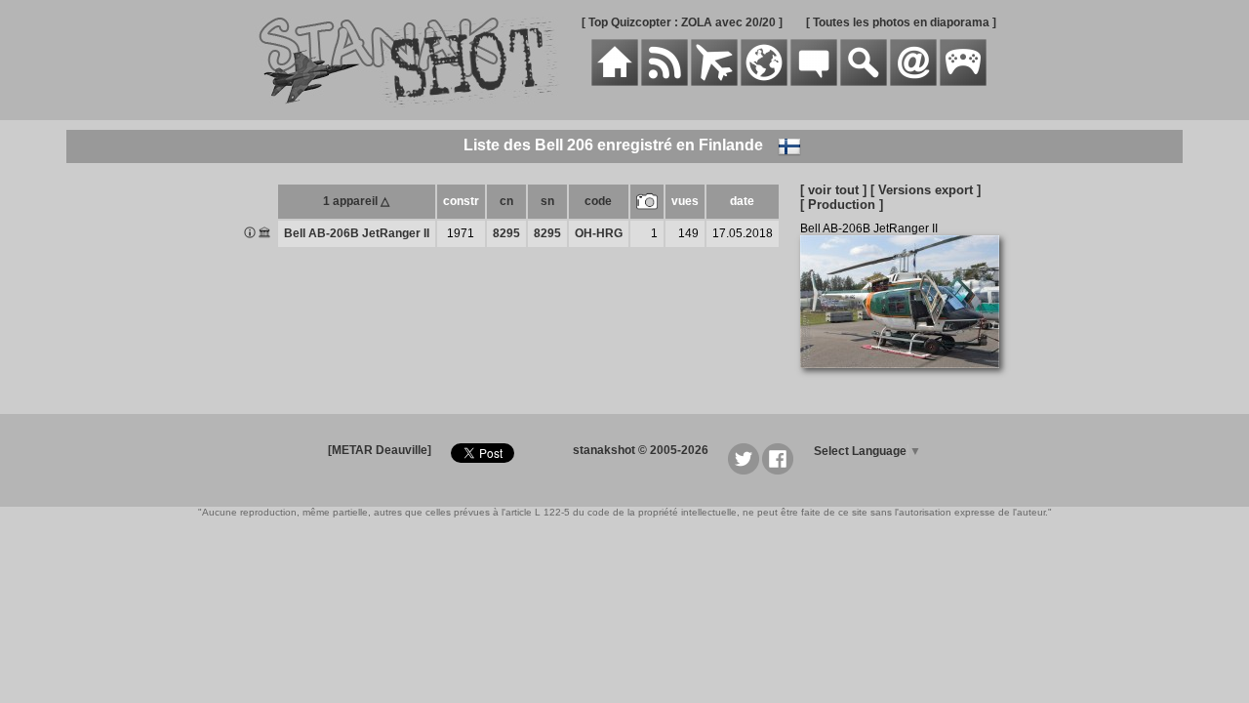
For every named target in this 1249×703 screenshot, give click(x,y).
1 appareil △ (356, 201)
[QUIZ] (963, 82)
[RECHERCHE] (863, 82)
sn (547, 201)
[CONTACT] (913, 82)
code (598, 201)
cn (506, 201)
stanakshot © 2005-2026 (640, 450)
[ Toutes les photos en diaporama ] (901, 22)
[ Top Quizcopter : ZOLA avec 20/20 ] (682, 22)
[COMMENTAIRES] (813, 82)
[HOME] (614, 82)
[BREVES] (664, 82)
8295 (506, 233)
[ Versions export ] (925, 190)
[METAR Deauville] (379, 450)
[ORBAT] (714, 82)
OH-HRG (599, 233)
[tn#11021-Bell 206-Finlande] (907, 379)
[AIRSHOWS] (764, 82)
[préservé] (264, 234)
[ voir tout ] (833, 190)
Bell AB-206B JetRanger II (356, 233)
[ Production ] (841, 204)
